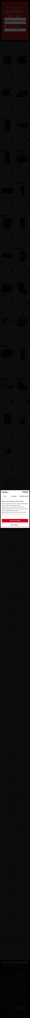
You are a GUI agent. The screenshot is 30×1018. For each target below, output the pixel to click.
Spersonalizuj (14, 524)
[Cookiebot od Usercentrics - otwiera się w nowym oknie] (22, 492)
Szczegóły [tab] (13, 496)
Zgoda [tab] (5, 496)
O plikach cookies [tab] (23, 496)
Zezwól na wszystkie (15, 520)
